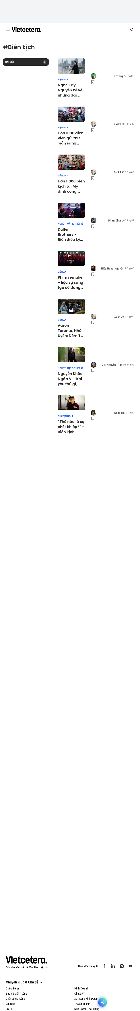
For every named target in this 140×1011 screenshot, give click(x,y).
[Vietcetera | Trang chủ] (26, 29)
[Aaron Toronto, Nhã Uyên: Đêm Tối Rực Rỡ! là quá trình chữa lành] (71, 306)
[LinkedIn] (113, 966)
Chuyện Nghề (65, 416)
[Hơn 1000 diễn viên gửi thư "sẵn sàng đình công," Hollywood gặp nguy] (71, 114)
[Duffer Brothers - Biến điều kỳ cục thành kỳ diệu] (71, 210)
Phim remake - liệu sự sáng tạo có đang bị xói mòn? (70, 282)
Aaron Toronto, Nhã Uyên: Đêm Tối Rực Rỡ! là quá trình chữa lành (71, 330)
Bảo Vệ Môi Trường (16, 993)
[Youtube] (130, 966)
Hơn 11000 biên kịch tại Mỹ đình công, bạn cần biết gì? (71, 186)
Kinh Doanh (81, 988)
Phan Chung (115, 220)
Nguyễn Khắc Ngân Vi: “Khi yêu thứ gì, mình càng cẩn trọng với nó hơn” (70, 378)
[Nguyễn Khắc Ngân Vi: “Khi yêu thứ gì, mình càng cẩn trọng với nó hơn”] (71, 354)
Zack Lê (118, 124)
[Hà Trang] (93, 76)
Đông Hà (119, 413)
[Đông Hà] (93, 413)
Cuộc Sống (12, 988)
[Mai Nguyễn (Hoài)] (93, 365)
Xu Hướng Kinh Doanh (86, 999)
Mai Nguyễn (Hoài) (113, 365)
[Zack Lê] (93, 124)
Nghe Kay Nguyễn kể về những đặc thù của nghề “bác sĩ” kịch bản (70, 90)
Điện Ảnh (63, 79)
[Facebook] (104, 966)
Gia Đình (10, 1004)
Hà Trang (117, 76)
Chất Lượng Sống (15, 999)
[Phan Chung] (93, 220)
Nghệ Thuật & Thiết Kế (70, 224)
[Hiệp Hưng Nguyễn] (93, 268)
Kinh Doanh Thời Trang (86, 1009)
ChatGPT (79, 993)
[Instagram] (121, 966)
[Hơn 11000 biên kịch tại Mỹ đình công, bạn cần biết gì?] (71, 162)
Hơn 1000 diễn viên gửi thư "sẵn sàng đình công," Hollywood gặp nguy (70, 138)
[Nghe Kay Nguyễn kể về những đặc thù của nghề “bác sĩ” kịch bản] (71, 66)
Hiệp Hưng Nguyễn (112, 268)
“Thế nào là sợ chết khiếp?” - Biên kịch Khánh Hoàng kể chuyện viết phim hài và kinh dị (71, 426)
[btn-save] (93, 82)
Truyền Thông (82, 1004)
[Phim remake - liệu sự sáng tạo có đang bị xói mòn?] (71, 258)
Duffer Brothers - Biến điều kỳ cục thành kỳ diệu (70, 234)
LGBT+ (10, 1009)
